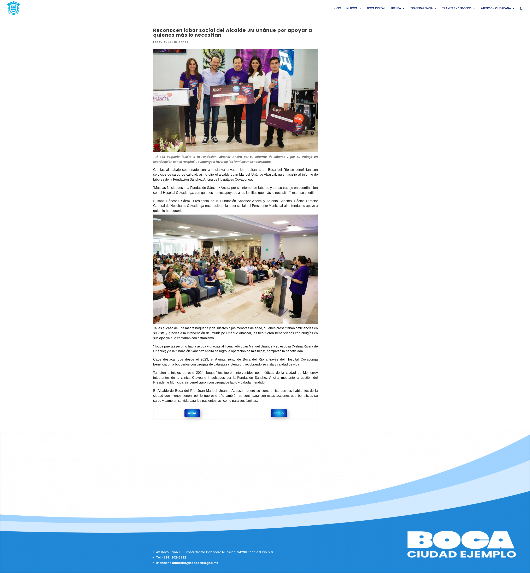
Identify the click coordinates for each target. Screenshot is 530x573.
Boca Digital (376, 8)
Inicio (337, 8)
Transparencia (422, 8)
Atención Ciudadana (496, 8)
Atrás (192, 413)
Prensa (395, 8)
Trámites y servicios (456, 8)
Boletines (181, 42)
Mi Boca (352, 8)
